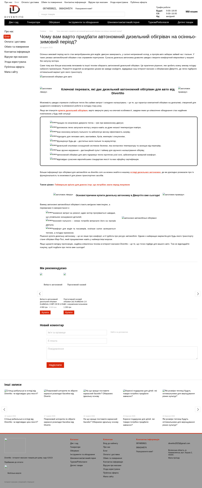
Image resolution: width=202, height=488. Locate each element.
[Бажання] (147, 11)
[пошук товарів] (122, 14)
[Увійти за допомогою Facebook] (131, 332)
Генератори (33, 22)
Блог (17, 2)
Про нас (8, 2)
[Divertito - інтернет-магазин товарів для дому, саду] (15, 445)
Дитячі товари (185, 22)
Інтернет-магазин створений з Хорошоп (19, 482)
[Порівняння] (139, 11)
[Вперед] (197, 293)
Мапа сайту (11, 72)
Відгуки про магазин (98, 2)
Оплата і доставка (30, 2)
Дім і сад (13, 22)
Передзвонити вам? (83, 9)
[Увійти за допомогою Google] (136, 332)
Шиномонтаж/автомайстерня (123, 22)
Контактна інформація (75, 2)
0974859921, (50, 8)
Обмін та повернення (51, 2)
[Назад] (39, 293)
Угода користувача (119, 2)
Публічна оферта (138, 2)
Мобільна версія (14, 473)
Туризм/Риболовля (158, 22)
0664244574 (65, 8)
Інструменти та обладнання (84, 22)
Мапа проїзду (174, 458)
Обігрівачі (54, 22)
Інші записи (12, 384)
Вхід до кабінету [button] (110, 443)
